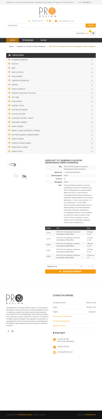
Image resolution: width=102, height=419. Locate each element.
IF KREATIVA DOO (90, 415)
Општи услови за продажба (62, 316)
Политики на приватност (61, 321)
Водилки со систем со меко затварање (31, 46)
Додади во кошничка (71, 272)
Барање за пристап (59, 326)
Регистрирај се (69, 2)
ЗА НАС (44, 40)
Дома (12, 40)
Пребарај (90, 25)
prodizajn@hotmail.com (66, 21)
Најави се (58, 2)
